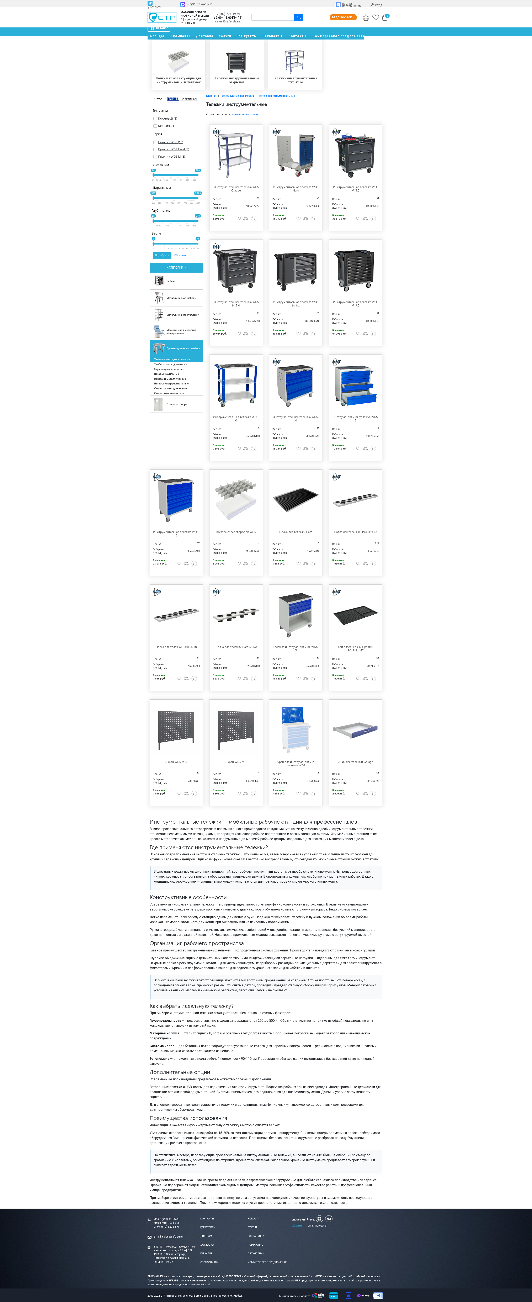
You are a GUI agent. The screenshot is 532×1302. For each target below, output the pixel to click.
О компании (180, 36)
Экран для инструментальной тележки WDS (296, 763)
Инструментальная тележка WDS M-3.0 (355, 188)
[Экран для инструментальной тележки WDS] (295, 730)
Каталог (162, 28)
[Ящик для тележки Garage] (355, 730)
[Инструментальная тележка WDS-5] (355, 385)
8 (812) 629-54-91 (169, 1226)
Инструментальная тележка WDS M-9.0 (355, 303)
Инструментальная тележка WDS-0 (236, 418)
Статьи (252, 1227)
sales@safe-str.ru (172, 1236)
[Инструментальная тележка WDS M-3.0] (355, 155)
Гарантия (206, 1253)
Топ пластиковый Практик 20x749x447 (355, 648)
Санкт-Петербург (317, 1225)
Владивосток (342, 17)
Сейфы (170, 281)
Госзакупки (256, 1236)
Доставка (204, 36)
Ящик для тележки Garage (355, 762)
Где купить (246, 36)
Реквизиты (272, 36)
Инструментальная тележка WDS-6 (176, 533)
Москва (297, 1225)
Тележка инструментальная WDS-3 (296, 648)
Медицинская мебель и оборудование (181, 331)
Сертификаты (209, 1262)
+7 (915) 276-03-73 (200, 4)
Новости (254, 1218)
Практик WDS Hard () (173, 149)
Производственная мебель (183, 348)
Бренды (157, 36)
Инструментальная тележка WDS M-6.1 (295, 303)
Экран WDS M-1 (236, 762)
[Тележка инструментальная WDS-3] (295, 615)
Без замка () (168, 126)
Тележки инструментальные (172, 359)
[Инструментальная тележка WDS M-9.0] (355, 270)
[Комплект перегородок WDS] (236, 500)
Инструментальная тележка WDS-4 (296, 418)
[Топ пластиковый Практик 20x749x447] (355, 615)
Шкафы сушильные (166, 374)
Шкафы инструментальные (171, 383)
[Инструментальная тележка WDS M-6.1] (295, 270)
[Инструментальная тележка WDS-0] (236, 385)
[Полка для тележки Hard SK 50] (236, 615)
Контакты (298, 36)
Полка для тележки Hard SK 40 (176, 647)
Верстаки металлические (170, 378)
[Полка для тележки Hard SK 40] (176, 615)
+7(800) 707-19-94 (227, 14)
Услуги (225, 36)
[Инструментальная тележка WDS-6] (176, 500)
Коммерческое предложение (338, 36)
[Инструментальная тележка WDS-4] (295, 385)
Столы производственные (170, 388)
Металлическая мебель (181, 298)
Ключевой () (167, 118)
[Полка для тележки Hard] (295, 500)
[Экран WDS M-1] (236, 730)
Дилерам (206, 1236)
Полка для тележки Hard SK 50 (236, 647)
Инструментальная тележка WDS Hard (295, 188)
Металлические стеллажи (182, 314)
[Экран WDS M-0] (176, 730)
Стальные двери (177, 404)
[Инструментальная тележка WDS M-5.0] (236, 270)
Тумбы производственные (170, 364)
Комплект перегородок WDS (236, 532)
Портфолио (255, 1244)
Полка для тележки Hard (295, 532)
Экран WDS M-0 (176, 762)
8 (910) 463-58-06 (169, 1223)
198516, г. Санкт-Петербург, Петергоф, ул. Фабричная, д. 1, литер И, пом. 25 (172, 1258)
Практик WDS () (170, 142)
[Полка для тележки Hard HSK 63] (355, 500)
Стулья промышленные (169, 369)
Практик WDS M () (171, 156)
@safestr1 (154, 7)
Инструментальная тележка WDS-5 (355, 418)
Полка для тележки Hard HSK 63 (355, 532)
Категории (175, 267)
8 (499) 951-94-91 (170, 1219)
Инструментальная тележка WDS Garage (236, 188)
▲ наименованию (239, 114)
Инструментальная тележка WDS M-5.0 (236, 303)
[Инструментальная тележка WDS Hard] (295, 155)
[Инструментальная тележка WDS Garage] (236, 155)
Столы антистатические (169, 393)
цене (255, 114)
